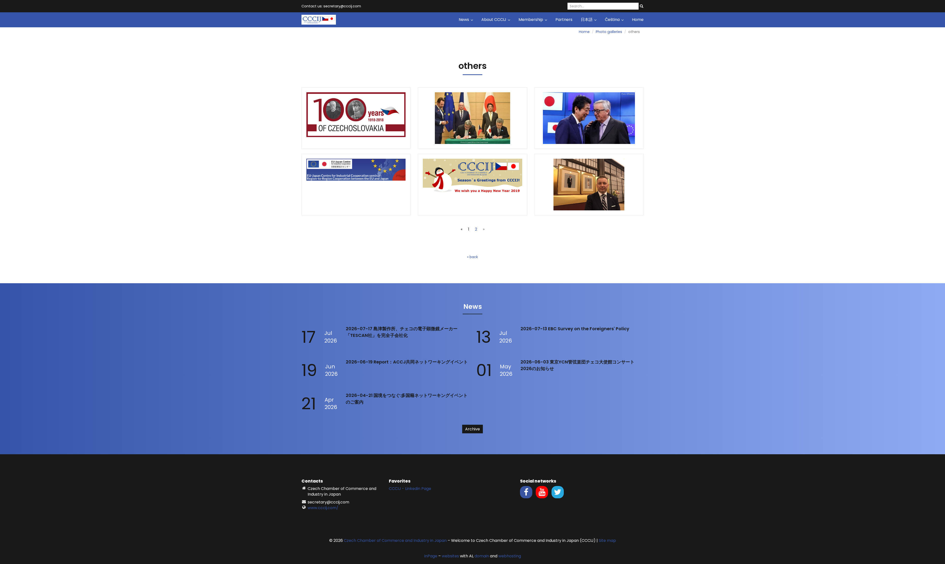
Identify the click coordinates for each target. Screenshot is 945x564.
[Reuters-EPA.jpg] (589, 118)
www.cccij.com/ (323, 508)
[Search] (642, 6)
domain (481, 556)
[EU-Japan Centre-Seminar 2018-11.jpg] (355, 184)
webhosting (509, 556)
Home (638, 19)
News (464, 19)
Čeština (613, 19)
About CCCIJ (494, 19)
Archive (472, 429)
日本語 (587, 19)
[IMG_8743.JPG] (589, 184)
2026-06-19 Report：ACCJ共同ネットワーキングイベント (407, 362)
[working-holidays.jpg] (472, 118)
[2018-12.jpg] (472, 184)
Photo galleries (609, 31)
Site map (607, 540)
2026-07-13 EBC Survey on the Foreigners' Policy (574, 329)
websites (450, 556)
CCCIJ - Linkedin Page (410, 488)
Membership (531, 19)
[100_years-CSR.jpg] (355, 118)
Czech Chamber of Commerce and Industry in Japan (395, 540)
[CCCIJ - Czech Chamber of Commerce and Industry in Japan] (318, 19)
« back (472, 256)
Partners (563, 19)
